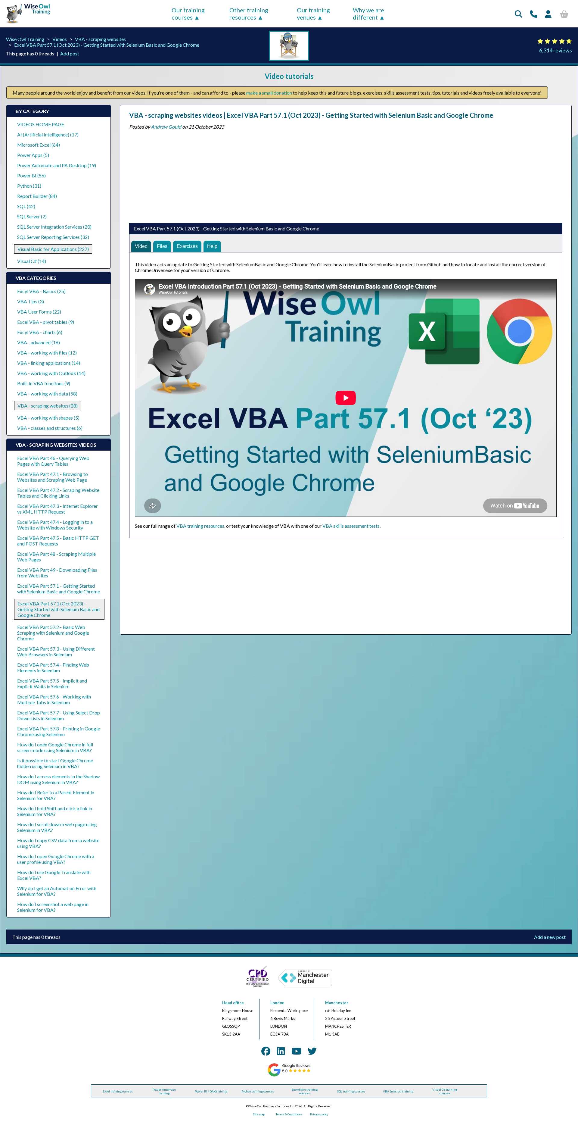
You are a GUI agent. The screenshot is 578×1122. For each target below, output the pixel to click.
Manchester (336, 1002)
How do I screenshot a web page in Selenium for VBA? (53, 907)
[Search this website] (518, 13)
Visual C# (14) (31, 261)
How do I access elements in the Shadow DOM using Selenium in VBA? (58, 779)
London (277, 1002)
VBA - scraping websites (100, 39)
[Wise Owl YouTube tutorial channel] (296, 1050)
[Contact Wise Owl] (533, 13)
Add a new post (550, 937)
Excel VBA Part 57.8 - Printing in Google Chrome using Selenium (58, 731)
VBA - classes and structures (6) (49, 428)
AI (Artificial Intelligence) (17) (48, 134)
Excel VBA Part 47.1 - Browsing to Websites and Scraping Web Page (52, 477)
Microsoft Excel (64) (38, 145)
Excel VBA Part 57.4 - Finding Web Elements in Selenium (53, 667)
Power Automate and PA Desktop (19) (56, 165)
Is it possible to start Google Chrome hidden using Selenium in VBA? (55, 763)
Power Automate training (164, 1091)
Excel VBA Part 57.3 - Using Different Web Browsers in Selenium (56, 651)
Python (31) (29, 186)
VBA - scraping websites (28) (47, 405)
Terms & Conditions (289, 1114)
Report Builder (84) (37, 196)
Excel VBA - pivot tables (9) (45, 322)
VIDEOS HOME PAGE (40, 124)
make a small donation (269, 92)
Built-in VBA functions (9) (43, 383)
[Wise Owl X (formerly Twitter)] (312, 1050)
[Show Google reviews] (289, 1075)
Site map (259, 1114)
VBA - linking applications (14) (48, 363)
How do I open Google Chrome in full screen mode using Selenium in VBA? (55, 747)
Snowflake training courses (305, 1091)
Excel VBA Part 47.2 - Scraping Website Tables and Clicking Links (58, 492)
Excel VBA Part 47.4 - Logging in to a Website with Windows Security (55, 524)
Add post (69, 53)
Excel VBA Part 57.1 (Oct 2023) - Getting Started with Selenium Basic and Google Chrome (106, 45)
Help (212, 246)
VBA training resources (200, 526)
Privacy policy (319, 1114)
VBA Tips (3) (30, 301)
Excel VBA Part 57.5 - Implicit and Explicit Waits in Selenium (52, 683)
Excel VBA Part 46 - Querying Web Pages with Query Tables (53, 461)
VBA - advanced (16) (38, 342)
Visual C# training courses (444, 1091)
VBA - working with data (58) (47, 393)
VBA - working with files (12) (47, 352)
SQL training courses (351, 1091)
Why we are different (368, 13)
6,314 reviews (555, 50)
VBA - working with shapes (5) (48, 417)
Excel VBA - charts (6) (39, 332)
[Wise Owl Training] (26, 24)
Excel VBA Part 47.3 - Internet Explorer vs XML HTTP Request (57, 508)
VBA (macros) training (398, 1091)
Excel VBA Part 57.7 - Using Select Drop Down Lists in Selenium (58, 715)
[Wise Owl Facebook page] (265, 1050)
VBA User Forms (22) (39, 311)
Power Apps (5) (33, 155)
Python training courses (257, 1091)
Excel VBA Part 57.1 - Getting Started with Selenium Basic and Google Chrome (58, 588)
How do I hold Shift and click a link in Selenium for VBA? (54, 811)
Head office (233, 1002)
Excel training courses (118, 1091)
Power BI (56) (31, 175)
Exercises (187, 246)
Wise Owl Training (25, 39)
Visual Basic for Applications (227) (53, 249)
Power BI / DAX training (211, 1091)
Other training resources (248, 13)
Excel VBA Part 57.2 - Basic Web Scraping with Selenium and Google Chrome (53, 632)
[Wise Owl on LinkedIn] (281, 1050)
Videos (59, 39)
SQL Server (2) (32, 216)
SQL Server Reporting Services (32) (53, 237)
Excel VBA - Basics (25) (41, 291)
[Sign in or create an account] (548, 13)
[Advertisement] (309, 175)
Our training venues (313, 13)
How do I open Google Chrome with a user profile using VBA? (55, 859)
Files (162, 246)
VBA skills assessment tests (351, 526)
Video (141, 246)
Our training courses (188, 13)
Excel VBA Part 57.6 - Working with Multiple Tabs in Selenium (54, 699)
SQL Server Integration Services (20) (54, 227)
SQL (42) (26, 206)
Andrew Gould (166, 127)
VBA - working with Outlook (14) (51, 373)
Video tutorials (289, 76)
